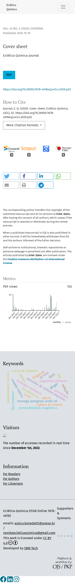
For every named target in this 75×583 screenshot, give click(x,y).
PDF (9, 75)
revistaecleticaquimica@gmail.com (29, 533)
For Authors (11, 479)
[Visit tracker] (4, 435)
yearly (68, 322)
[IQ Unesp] (61, 536)
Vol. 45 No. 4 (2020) (16, 28)
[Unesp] (65, 536)
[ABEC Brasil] (58, 536)
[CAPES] (71, 536)
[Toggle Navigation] (63, 7)
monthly (57, 322)
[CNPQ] (68, 536)
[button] (11, 176)
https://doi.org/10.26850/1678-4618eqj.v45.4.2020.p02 (37, 89)
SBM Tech (31, 548)
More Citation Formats (22, 125)
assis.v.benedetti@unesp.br (35, 523)
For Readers (11, 474)
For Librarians (13, 483)
